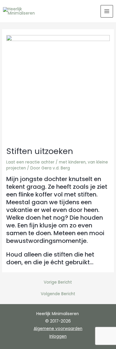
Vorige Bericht (58, 282)
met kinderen (72, 162)
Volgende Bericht (58, 294)
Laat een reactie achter (30, 162)
